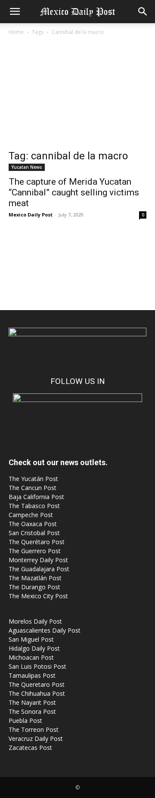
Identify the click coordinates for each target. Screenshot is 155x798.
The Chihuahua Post (37, 693)
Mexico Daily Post (31, 214)
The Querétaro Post (37, 542)
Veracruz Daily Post (36, 738)
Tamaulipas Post (32, 675)
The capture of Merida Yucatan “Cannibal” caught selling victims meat (74, 192)
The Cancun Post (32, 488)
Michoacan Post (31, 657)
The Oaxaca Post (33, 524)
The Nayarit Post (32, 702)
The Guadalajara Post (39, 569)
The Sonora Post (32, 711)
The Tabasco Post (34, 506)
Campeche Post (31, 515)
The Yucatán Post (33, 479)
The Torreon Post (34, 729)
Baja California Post (36, 497)
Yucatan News (26, 167)
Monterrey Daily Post (38, 560)
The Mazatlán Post (35, 578)
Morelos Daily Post (35, 621)
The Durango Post (34, 587)
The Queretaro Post (37, 684)
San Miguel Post (31, 639)
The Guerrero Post (35, 551)
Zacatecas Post (30, 747)
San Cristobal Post (34, 533)
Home (16, 32)
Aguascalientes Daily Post (45, 630)
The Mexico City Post (38, 596)
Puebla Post (25, 720)
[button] (14, 11)
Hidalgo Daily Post (34, 648)
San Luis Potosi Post (37, 666)
